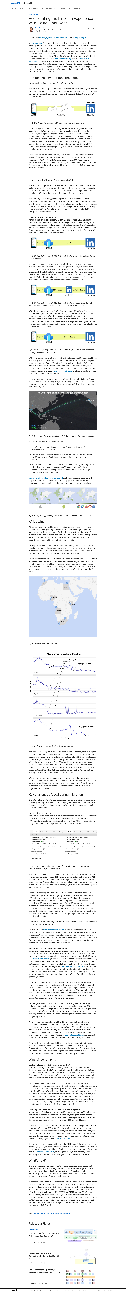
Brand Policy (78, 1290)
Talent (76, 8)
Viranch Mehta (61, 37)
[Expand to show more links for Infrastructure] (69, 8)
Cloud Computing (56, 1213)
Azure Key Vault (63, 1138)
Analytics (37, 1213)
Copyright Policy (68, 1290)
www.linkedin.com (40, 958)
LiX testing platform (74, 1035)
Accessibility (31, 1290)
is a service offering (63, 371)
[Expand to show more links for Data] (15, 8)
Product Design (47, 8)
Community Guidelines (99, 1290)
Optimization (45, 1213)
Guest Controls (87, 1290)
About (24, 1290)
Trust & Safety (32, 8)
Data (12, 8)
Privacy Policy (50, 1290)
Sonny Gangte (79, 37)
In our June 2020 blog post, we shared (46, 478)
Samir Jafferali (39, 28)
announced (37, 43)
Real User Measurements (71, 966)
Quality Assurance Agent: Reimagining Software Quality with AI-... (44, 1256)
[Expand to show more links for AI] (22, 8)
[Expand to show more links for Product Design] (54, 8)
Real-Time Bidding (63, 58)
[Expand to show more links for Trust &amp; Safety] (37, 8)
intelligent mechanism (53, 930)
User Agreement (40, 1290)
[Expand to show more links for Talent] (79, 8)
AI (20, 8)
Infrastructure (63, 8)
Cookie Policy (59, 1290)
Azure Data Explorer (44, 1152)
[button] (85, 28)
